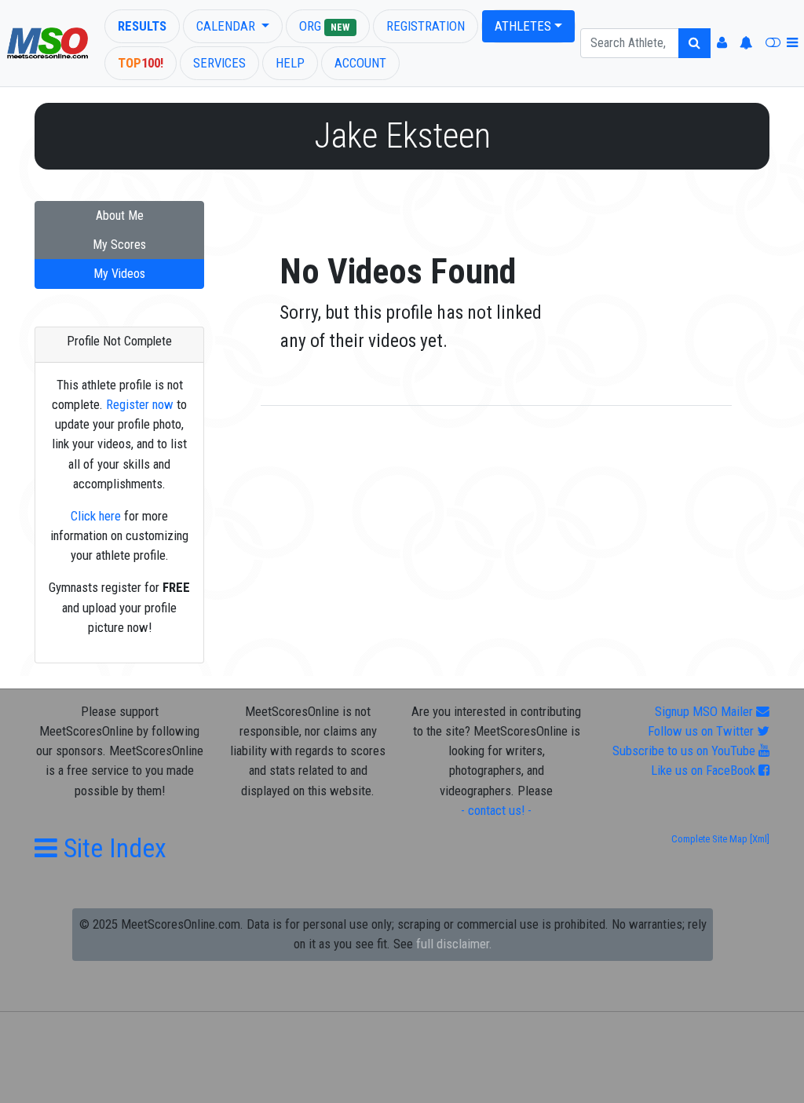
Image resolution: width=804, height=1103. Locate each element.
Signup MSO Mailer (705, 711)
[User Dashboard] (722, 43)
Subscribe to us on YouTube (685, 750)
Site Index (111, 848)
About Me (120, 215)
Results (142, 26)
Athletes (523, 26)
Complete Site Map (709, 839)
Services (219, 63)
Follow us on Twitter (702, 731)
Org (324, 26)
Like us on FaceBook (704, 770)
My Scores (119, 244)
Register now (140, 404)
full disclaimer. (454, 943)
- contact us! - (496, 810)
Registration (425, 26)
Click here (96, 516)
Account (360, 63)
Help (290, 63)
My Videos (119, 273)
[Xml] (758, 839)
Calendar (227, 26)
